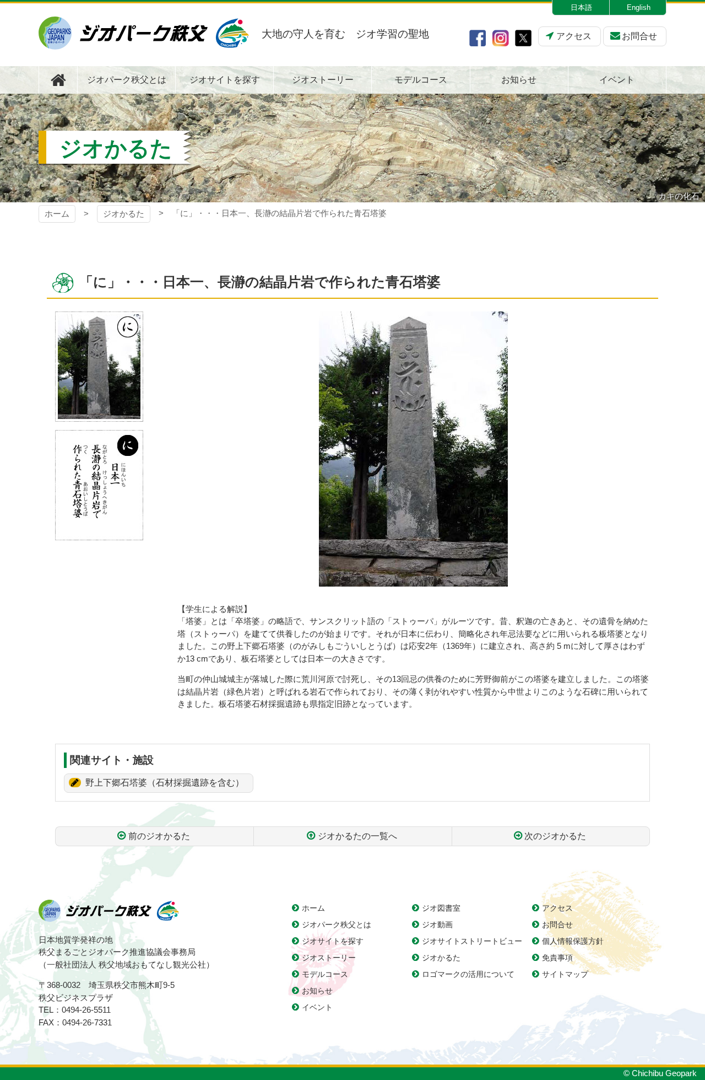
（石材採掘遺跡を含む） (164, 782)
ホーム (57, 213)
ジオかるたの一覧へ (357, 836)
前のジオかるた (159, 836)
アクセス (574, 36)
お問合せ (639, 36)
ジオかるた (123, 213)
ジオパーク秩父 (144, 33)
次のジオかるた (555, 836)
